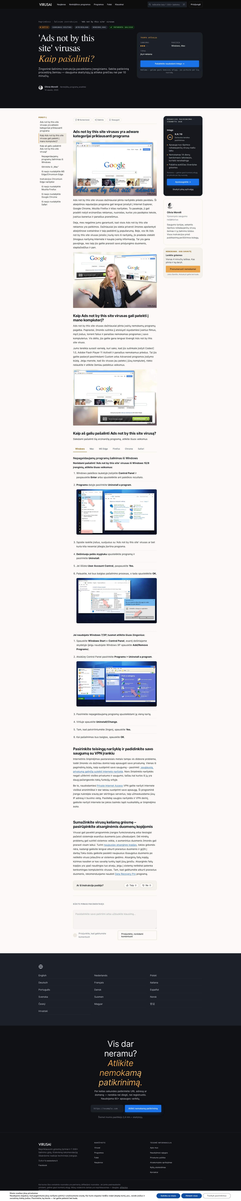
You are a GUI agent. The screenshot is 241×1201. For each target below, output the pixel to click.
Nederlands (100, 975)
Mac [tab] (92, 448)
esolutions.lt (52, 1161)
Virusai (97, 1148)
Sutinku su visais (168, 1195)
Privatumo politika (157, 1157)
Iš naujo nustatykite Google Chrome (51, 195)
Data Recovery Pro (125, 874)
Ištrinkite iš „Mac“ (50, 166)
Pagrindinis (44, 22)
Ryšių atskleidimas (158, 1167)
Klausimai (119, 4)
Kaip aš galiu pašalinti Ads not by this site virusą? (50, 149)
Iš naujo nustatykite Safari (51, 203)
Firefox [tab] (116, 448)
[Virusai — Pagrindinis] (45, 4)
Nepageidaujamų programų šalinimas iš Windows (52, 159)
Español (154, 989)
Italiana (154, 982)
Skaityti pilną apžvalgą (183, 189)
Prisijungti (196, 4)
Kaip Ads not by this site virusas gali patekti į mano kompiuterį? (52, 138)
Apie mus (154, 1148)
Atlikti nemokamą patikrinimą (143, 1108)
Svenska (43, 996)
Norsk (153, 996)
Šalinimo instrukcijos (66, 22)
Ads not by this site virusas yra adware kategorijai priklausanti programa (51, 126)
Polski (153, 975)
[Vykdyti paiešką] (150, 4)
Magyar (98, 1004)
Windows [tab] (80, 448)
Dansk (97, 989)
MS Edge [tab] (103, 448)
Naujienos (61, 4)
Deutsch (43, 982)
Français (99, 982)
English (42, 975)
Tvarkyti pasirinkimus (216, 1195)
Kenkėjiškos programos (80, 4)
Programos (99, 4)
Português (44, 989)
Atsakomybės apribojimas (161, 1162)
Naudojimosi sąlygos (159, 1153)
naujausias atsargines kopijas (120, 844)
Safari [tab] (141, 448)
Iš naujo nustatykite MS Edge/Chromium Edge (53, 173)
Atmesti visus (191, 1195)
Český (41, 1004)
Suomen (98, 996)
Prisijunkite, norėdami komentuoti (132, 935)
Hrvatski (43, 1011)
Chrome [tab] (129, 448)
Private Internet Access (110, 785)
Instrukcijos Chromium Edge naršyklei (51, 180)
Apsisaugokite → (183, 182)
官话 (152, 1004)
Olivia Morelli (51, 86)
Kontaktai (154, 1172)
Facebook (42, 1165)
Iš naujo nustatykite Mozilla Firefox (51, 188)
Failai (109, 4)
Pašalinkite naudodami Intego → (169, 63)
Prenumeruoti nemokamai (183, 269)
